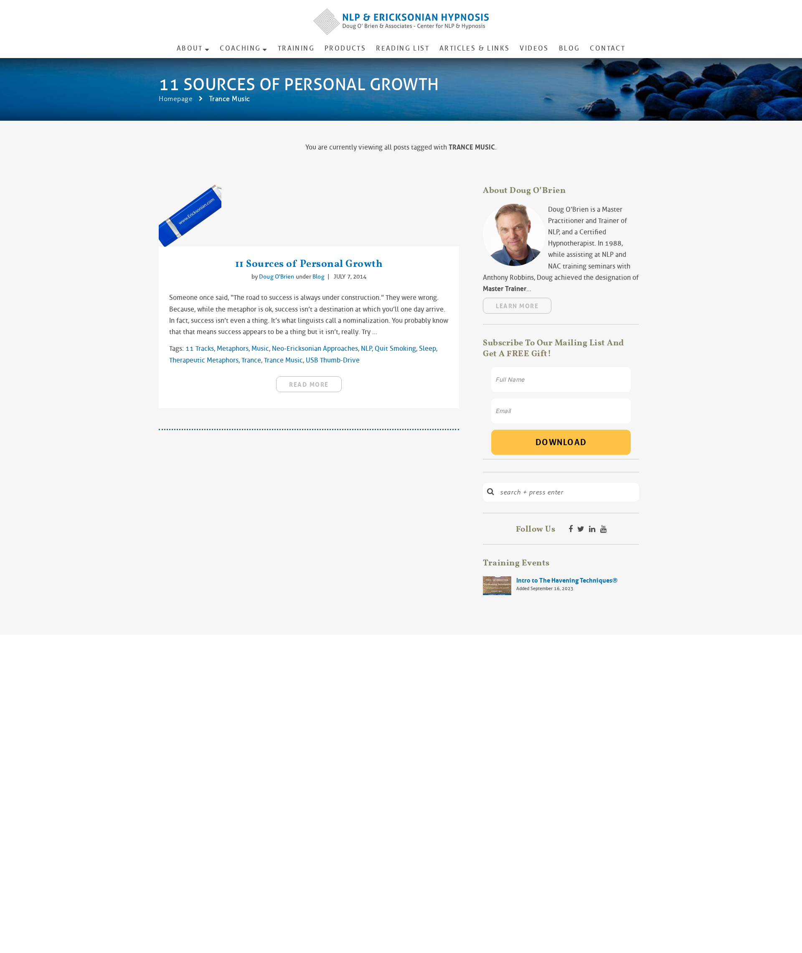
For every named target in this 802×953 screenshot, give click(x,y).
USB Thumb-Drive (333, 360)
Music (260, 348)
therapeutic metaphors (204, 360)
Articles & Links (474, 48)
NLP (366, 348)
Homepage (176, 99)
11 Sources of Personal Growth (309, 263)
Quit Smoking (395, 348)
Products (345, 48)
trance (251, 360)
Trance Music (283, 360)
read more (309, 384)
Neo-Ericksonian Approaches (315, 348)
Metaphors (233, 348)
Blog (569, 48)
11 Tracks (199, 348)
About (190, 48)
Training (296, 48)
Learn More (517, 306)
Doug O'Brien (277, 276)
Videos (534, 48)
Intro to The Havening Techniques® (566, 580)
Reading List (402, 48)
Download (561, 442)
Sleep (427, 348)
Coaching (240, 48)
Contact (607, 48)
